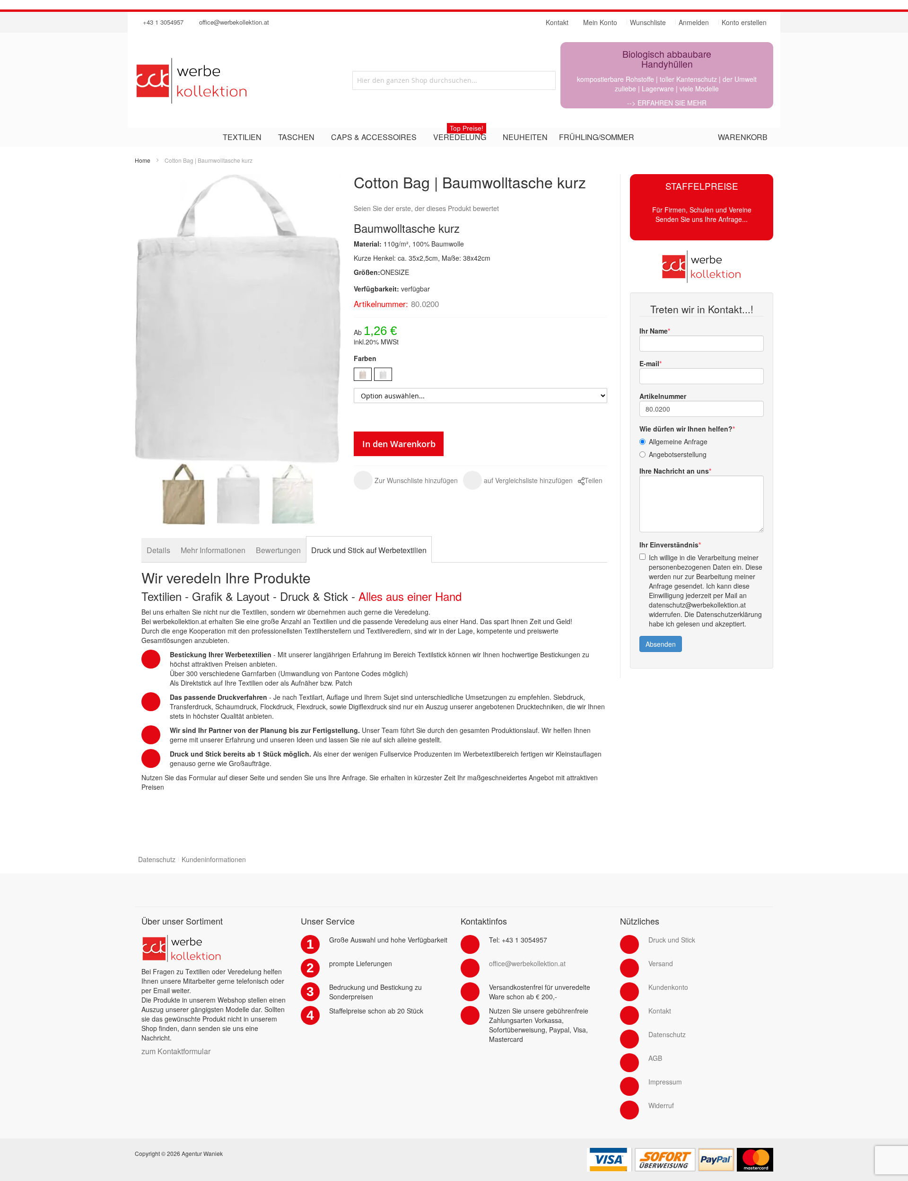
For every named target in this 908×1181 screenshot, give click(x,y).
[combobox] (454, 80)
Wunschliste (648, 22)
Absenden (661, 644)
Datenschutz (156, 859)
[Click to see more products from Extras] (701, 266)
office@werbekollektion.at (234, 22)
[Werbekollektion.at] (229, 80)
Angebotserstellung (678, 454)
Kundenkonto (668, 987)
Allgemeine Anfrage (678, 441)
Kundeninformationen (214, 859)
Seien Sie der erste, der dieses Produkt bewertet (426, 208)
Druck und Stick (671, 939)
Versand (660, 963)
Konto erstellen (744, 22)
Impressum (665, 1081)
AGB (655, 1058)
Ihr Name (653, 330)
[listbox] (480, 375)
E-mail (649, 363)
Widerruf (661, 1105)
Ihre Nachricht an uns (674, 471)
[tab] (158, 550)
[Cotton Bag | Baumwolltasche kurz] (183, 494)
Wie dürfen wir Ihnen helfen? (686, 428)
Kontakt (659, 1010)
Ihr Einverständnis (668, 544)
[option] (363, 374)
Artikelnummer (662, 396)
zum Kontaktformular (175, 1051)
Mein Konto (600, 22)
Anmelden (694, 22)
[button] (406, 480)
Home (142, 160)
